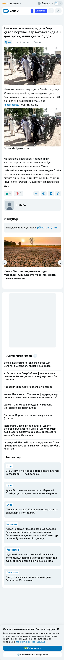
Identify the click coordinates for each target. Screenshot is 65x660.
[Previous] (4, 262)
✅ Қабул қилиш (32, 648)
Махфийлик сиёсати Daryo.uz (30, 642)
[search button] (51, 10)
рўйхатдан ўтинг (47, 227)
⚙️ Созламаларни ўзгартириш (32, 654)
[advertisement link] (39, 10)
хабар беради (12, 104)
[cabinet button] (58, 10)
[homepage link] (11, 11)
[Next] (60, 263)
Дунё (8, 42)
